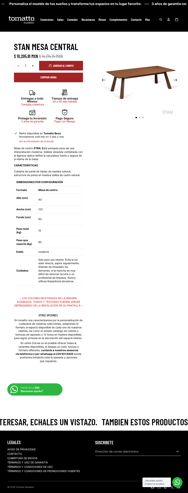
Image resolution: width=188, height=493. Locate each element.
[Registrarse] (177, 451)
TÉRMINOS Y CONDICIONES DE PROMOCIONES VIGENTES (43, 471)
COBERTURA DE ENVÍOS (22, 458)
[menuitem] (147, 19)
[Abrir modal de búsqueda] (161, 19)
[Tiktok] (165, 487)
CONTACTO (14, 453)
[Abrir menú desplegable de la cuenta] (168, 19)
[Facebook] (152, 487)
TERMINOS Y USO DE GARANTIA (27, 462)
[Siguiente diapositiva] (176, 80)
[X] (172, 487)
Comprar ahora (48, 77)
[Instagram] (159, 487)
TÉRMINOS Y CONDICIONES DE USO (30, 466)
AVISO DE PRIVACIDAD (21, 449)
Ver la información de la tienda (36, 141)
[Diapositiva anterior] (102, 80)
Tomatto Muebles (25, 487)
